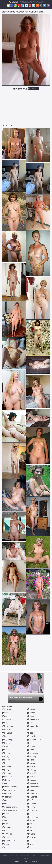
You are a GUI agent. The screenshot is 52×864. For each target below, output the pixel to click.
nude (31, 750)
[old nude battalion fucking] (14, 211)
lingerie (32, 736)
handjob (33, 713)
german (7, 827)
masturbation (35, 740)
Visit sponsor (33, 89)
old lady (32, 756)
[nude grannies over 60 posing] (38, 365)
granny (7, 844)
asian (6, 713)
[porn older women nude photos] (14, 143)
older (31, 760)
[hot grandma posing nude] (38, 337)
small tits (33, 810)
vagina (32, 834)
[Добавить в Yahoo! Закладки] (48, 5)
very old (32, 837)
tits (30, 824)
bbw (6, 723)
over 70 (32, 777)
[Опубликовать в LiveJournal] (26, 5)
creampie (8, 797)
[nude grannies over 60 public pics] (38, 145)
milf (31, 743)
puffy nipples (34, 787)
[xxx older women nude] (38, 481)
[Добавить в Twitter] (44, 5)
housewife (33, 726)
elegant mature (10, 810)
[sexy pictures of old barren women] (38, 212)
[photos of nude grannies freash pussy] (14, 495)
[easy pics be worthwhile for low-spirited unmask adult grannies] (38, 253)
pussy (32, 790)
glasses (7, 837)
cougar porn (9, 790)
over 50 (32, 770)
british (7, 763)
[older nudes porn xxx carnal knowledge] (38, 298)
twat (31, 827)
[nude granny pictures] (38, 418)
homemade (34, 719)
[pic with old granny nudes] (14, 390)
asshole (7, 719)
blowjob (7, 756)
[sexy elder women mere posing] (14, 551)
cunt (6, 800)
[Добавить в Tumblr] (40, 5)
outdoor (32, 763)
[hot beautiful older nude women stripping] (14, 646)
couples (7, 793)
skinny (32, 807)
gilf (5, 830)
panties (32, 780)
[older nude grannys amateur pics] (14, 176)
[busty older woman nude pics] (14, 461)
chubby (7, 780)
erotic (6, 814)
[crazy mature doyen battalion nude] (38, 445)
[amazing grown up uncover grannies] (14, 246)
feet (5, 820)
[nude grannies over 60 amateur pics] (14, 610)
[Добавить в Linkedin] (22, 5)
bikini (6, 746)
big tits (7, 743)
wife (31, 844)
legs (31, 733)
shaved (32, 804)
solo (31, 814)
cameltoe (8, 777)
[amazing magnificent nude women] (38, 617)
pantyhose (33, 783)
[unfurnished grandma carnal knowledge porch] (14, 526)
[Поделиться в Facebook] (11, 5)
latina (31, 730)
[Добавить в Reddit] (33, 5)
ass (5, 716)
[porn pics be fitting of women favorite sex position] (38, 552)
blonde (7, 753)
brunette (7, 767)
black (6, 750)
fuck (6, 824)
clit (5, 783)
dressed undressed (12, 807)
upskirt (32, 830)
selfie (31, 800)
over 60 (32, 773)
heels (31, 716)
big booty (8, 740)
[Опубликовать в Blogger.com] (8, 5)
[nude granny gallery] (14, 427)
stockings (33, 817)
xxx (30, 847)
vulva (31, 841)
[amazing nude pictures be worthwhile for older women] (38, 391)
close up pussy (10, 787)
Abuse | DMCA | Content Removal (15, 856)
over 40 (32, 767)
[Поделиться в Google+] (19, 5)
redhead (33, 793)
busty (6, 770)
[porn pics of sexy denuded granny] (38, 584)
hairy (6, 847)
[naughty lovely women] (14, 282)
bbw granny (9, 726)
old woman (34, 753)
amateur (7, 709)
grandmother (9, 841)
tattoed (32, 820)
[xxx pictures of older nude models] (14, 576)
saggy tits (33, 797)
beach (7, 730)
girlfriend (8, 834)
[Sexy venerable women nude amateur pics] (26, 50)
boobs (7, 760)
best (6, 736)
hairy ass (33, 709)
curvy (6, 804)
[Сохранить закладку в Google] (15, 5)
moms (32, 746)
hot (30, 723)
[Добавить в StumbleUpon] (37, 5)
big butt (7, 773)
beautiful (8, 733)
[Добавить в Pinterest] (30, 5)
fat (5, 817)
